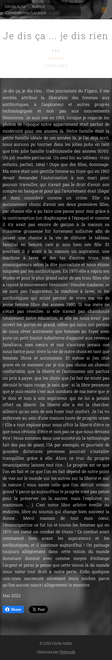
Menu (104, 9)
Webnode (67, 651)
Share (16, 609)
